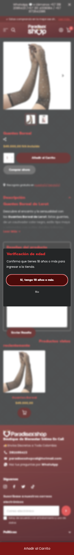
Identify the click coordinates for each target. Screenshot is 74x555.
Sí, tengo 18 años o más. (37, 280)
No (37, 292)
